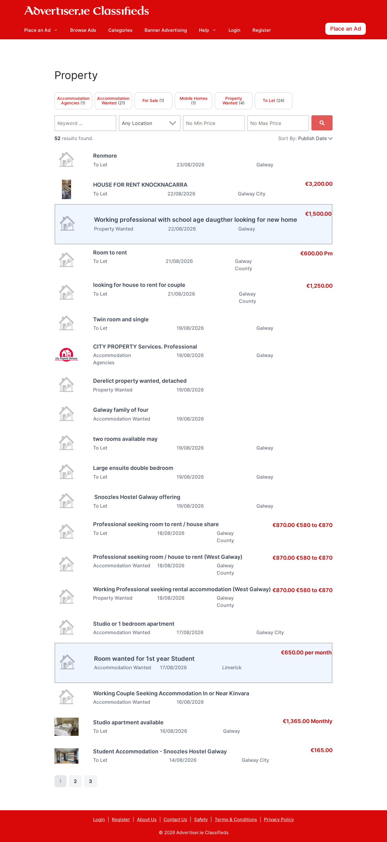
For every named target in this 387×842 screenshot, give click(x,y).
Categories (120, 30)
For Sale (150, 100)
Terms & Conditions (236, 819)
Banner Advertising (166, 30)
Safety (201, 819)
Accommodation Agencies (73, 100)
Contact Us (175, 819)
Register (261, 30)
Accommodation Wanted (113, 100)
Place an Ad (37, 30)
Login (234, 30)
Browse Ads (83, 30)
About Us (147, 819)
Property (76, 75)
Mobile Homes (193, 98)
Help (204, 30)
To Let (269, 100)
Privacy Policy (279, 819)
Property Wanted (232, 100)
